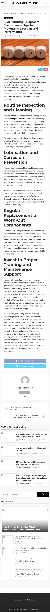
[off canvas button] (2, 3)
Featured (8, 18)
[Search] (47, 3)
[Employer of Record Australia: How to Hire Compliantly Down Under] (8, 562)
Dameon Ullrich (24, 483)
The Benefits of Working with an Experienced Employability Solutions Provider (29, 539)
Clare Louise (23, 454)
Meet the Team (29, 600)
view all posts (24, 392)
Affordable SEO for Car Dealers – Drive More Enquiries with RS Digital (31, 435)
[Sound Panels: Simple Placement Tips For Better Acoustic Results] (7, 551)
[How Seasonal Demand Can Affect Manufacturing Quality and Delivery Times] (25, 520)
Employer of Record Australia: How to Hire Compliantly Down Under (31, 560)
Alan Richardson (12, 36)
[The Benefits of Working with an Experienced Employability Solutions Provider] (7, 539)
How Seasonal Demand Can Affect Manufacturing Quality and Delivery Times (23, 528)
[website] (25, 396)
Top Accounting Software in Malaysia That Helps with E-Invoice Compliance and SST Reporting (31, 478)
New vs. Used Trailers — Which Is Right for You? (31, 449)
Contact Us (19, 600)
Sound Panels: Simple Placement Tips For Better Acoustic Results (31, 549)
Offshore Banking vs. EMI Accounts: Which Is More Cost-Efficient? (30, 463)
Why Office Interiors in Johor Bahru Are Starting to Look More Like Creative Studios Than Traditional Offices (30, 572)
